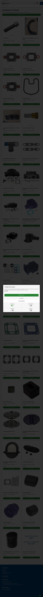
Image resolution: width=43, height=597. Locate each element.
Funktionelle (12, 308)
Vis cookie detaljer (21, 300)
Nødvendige (12, 303)
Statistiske (30, 308)
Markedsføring (30, 303)
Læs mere (6, 290)
